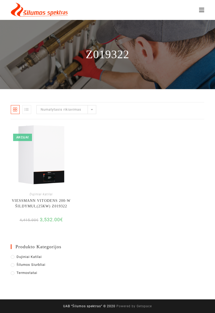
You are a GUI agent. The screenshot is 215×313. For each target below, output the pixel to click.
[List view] (26, 109)
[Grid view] (15, 109)
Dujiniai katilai (41, 194)
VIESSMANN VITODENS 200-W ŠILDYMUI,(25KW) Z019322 (41, 203)
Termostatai (27, 273)
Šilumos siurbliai (31, 265)
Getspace (144, 306)
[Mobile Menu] (201, 10)
